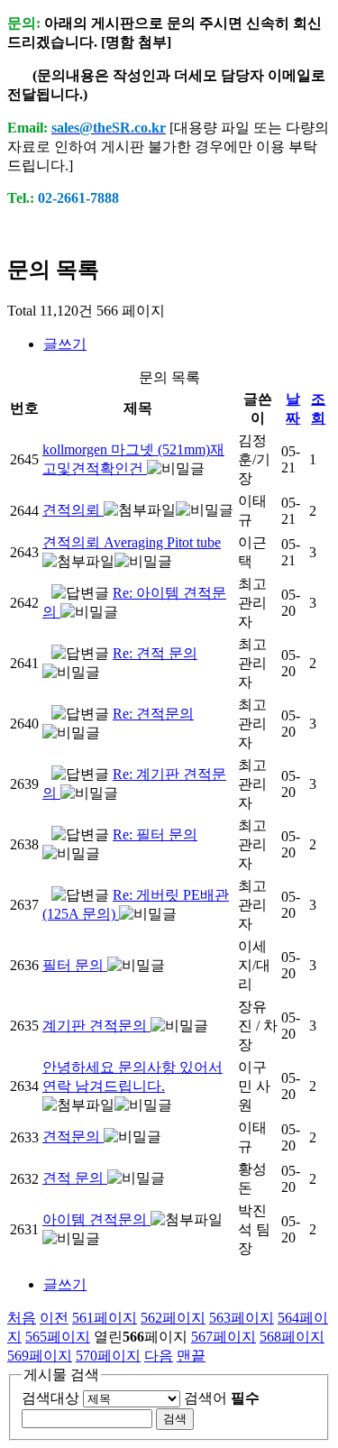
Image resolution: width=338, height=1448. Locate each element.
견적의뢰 (73, 510)
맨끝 (191, 1355)
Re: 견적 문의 (155, 653)
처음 (21, 1317)
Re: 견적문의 (153, 713)
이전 (54, 1317)
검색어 (222, 1398)
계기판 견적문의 (96, 1025)
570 (108, 1355)
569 (39, 1355)
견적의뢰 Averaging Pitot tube (131, 542)
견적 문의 (74, 1178)
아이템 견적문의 (96, 1219)
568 (292, 1336)
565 (57, 1336)
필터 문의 (74, 965)
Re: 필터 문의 (155, 834)
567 (223, 1336)
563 (241, 1317)
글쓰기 (65, 344)
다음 (158, 1355)
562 (173, 1317)
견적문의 (73, 1136)
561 (104, 1317)
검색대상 (50, 1398)
